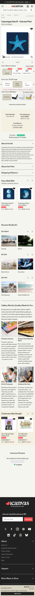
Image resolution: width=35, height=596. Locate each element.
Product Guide (30, 66)
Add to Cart (17, 593)
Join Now (28, 519)
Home (2, 15)
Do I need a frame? (28, 92)
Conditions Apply (17, 127)
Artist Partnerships (7, 554)
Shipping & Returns (9, 173)
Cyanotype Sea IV (7, 203)
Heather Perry (5, 435)
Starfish (3, 17)
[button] (7, 72)
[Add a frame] (6, 57)
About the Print (7, 166)
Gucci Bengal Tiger (7, 434)
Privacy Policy (5, 551)
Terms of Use (5, 557)
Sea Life (16, 15)
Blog (2, 560)
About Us (4, 545)
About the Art (7, 143)
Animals (9, 15)
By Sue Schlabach (6, 24)
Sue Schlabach (5, 205)
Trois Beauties (22, 434)
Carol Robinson (22, 435)
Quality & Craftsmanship (8, 548)
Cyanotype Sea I (23, 203)
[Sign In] (28, 6)
